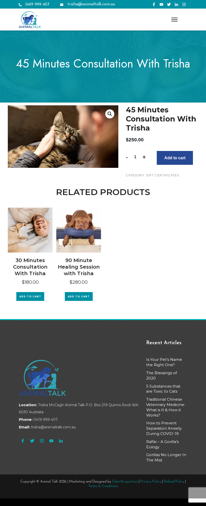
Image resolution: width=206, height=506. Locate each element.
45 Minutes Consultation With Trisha (103, 63)
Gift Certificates (162, 175)
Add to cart (174, 158)
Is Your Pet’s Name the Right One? (164, 362)
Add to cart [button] (30, 296)
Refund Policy (174, 482)
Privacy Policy (150, 482)
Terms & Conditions (103, 486)
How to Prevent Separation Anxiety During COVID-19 (164, 428)
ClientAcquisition (125, 482)
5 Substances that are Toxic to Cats (163, 389)
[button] (109, 113)
